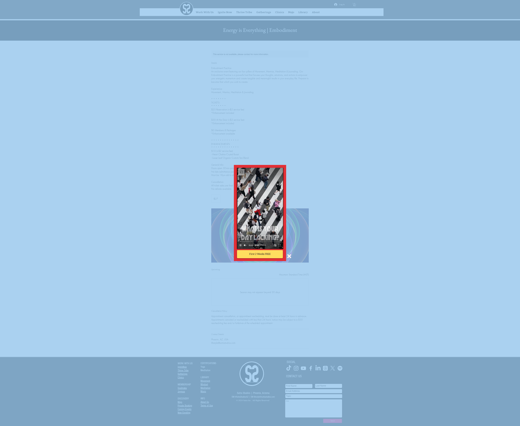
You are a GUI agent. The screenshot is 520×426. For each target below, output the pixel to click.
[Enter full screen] (279, 245)
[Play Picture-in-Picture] (275, 245)
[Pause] (240, 245)
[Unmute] (245, 245)
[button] (289, 256)
